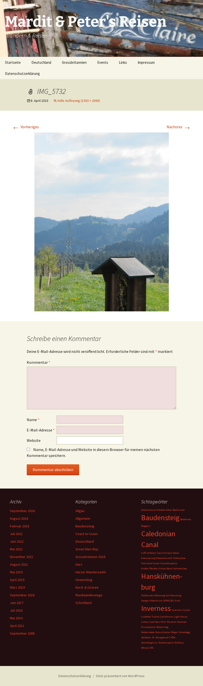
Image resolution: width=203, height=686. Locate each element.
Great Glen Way (87, 549)
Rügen (174, 632)
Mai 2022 (16, 549)
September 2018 (22, 595)
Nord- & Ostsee (87, 587)
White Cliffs (147, 647)
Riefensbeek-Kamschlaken (155, 632)
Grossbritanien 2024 (90, 557)
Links (123, 62)
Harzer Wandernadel (91, 572)
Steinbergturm (149, 642)
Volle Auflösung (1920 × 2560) (78, 100)
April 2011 (17, 625)
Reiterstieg (162, 627)
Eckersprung (148, 558)
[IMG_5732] (101, 221)
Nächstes (179, 126)
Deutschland (41, 62)
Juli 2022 (16, 534)
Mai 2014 (16, 618)
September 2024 (22, 511)
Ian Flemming (173, 595)
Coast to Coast (87, 534)
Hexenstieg (84, 580)
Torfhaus (179, 642)
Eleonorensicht (164, 558)
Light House (180, 616)
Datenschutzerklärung (22, 73)
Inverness (156, 608)
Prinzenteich (148, 627)
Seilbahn (146, 637)
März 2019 (17, 587)
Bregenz (145, 526)
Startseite (13, 62)
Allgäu (80, 511)
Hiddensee (147, 595)
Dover (176, 553)
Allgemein (83, 518)
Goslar (156, 563)
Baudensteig (85, 526)
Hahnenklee (180, 568)
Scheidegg (184, 632)
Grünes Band (165, 568)
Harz (79, 564)
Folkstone (146, 563)
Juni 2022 (17, 541)
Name (33, 419)
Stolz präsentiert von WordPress (120, 676)
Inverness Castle (181, 610)
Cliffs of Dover (148, 553)
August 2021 (19, 564)
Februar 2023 (19, 526)
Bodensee (185, 519)
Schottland (84, 602)
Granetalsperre (168, 563)
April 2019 (17, 580)
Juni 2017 (17, 602)
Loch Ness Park (158, 621)
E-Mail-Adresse (41, 430)
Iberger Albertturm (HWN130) (157, 600)
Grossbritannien (74, 62)
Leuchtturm (166, 616)
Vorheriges (25, 126)
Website (34, 440)
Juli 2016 (16, 610)
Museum (172, 621)
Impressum (146, 62)
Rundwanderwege (89, 595)
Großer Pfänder (149, 568)
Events (102, 62)
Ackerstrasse (148, 510)
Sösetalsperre (166, 642)
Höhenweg (159, 595)
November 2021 (21, 557)
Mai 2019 (16, 572)
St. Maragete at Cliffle (163, 637)
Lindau (145, 621)
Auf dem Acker (164, 510)
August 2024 (19, 518)
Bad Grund (178, 510)
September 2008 (22, 633)
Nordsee (181, 621)
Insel (177, 600)
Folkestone (179, 558)
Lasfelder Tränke (150, 616)
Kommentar (38, 362)
